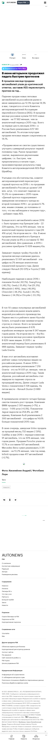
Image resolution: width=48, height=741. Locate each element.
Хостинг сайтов (7, 652)
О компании (6, 563)
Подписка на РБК (8, 619)
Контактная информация (11, 566)
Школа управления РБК (10, 663)
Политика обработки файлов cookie (15, 683)
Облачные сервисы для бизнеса (13, 646)
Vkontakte (5, 633)
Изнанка (5, 588)
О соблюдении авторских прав (13, 677)
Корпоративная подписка (11, 622)
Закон (4, 602)
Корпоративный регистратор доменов (16, 649)
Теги (4, 479)
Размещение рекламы (10, 574)
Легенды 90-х (7, 591)
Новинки (5, 585)
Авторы (4, 571)
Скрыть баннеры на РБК (10, 616)
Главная (11, 738)
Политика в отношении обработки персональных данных (23, 680)
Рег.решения (6, 655)
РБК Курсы (6, 660)
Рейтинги (5, 596)
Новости (6, 64)
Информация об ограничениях (13, 674)
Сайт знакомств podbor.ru (11, 657)
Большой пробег (8, 599)
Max (3, 636)
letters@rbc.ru (34, 717)
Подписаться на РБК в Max (15, 68)
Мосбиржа (22, 722)
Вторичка (36, 738)
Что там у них (7, 594)
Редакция (5, 568)
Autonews (11, 2)
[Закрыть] (45, 731)
